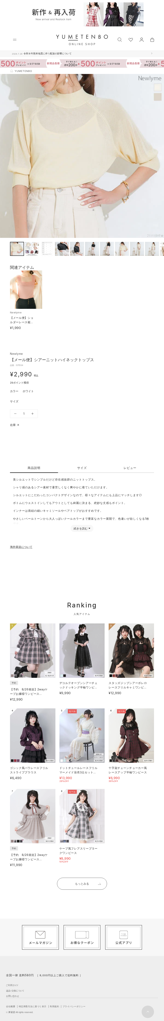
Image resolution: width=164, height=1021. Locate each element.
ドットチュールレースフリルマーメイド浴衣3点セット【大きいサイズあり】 (78, 772)
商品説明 (34, 468)
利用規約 (54, 1006)
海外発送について (21, 546)
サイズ (82, 468)
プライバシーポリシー (74, 1006)
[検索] (120, 39)
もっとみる (82, 883)
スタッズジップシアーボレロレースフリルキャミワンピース (128, 687)
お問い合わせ (12, 996)
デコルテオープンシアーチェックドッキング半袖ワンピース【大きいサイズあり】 (78, 687)
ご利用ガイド (12, 985)
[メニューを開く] (14, 39)
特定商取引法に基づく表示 (32, 1006)
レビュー (130, 468)
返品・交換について (15, 990)
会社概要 (10, 1006)
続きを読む (81, 528)
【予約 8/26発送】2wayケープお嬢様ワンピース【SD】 (29, 694)
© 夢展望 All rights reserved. (19, 1012)
